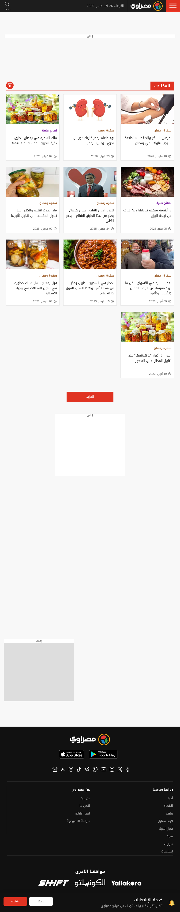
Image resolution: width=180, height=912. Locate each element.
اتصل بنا (84, 806)
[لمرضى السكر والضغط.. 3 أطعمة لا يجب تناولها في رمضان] (147, 109)
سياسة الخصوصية (78, 821)
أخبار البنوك (166, 829)
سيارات (168, 844)
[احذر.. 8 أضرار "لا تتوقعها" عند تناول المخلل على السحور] (147, 327)
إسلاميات (167, 851)
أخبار (170, 798)
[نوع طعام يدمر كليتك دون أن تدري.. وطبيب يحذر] (90, 109)
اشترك (15, 901)
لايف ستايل (165, 821)
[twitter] (120, 770)
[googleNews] (54, 770)
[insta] (112, 770)
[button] (173, 6)
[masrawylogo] (90, 739)
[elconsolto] (90, 883)
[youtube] (103, 770)
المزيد (90, 397)
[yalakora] (126, 883)
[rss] (63, 770)
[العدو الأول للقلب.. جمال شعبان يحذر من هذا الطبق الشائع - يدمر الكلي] (90, 182)
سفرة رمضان (162, 130)
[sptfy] (71, 770)
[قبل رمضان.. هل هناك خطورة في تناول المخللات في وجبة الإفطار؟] (32, 254)
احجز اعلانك (82, 813)
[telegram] (87, 770)
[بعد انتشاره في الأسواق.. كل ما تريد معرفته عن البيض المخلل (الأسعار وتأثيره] (147, 254)
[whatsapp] (95, 770)
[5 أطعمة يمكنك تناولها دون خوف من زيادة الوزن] (147, 182)
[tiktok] (79, 770)
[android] (103, 754)
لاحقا (41, 901)
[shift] (53, 883)
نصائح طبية (49, 130)
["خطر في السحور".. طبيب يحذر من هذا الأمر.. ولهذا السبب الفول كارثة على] (90, 254)
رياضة (169, 813)
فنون (169, 836)
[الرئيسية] (147, 6)
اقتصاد (168, 806)
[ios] (71, 754)
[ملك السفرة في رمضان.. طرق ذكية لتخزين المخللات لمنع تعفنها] (32, 109)
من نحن (85, 798)
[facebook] (128, 770)
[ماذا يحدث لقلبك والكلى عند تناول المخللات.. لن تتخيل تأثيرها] (32, 182)
